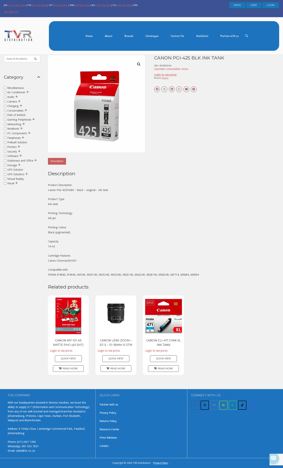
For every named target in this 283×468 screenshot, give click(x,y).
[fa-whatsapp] (233, 405)
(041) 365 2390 (124, 5)
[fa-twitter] (205, 405)
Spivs (237, 5)
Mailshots (202, 36)
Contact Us (177, 36)
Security (12, 151)
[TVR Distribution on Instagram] (251, 405)
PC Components (17, 133)
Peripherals (14, 137)
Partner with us (229, 36)
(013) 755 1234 (103, 5)
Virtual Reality (15, 178)
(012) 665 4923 (39, 5)
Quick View (68, 358)
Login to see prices (165, 74)
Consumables (173, 68)
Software (12, 156)
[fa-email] (214, 405)
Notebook (13, 128)
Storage (12, 165)
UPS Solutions (15, 174)
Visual (10, 183)
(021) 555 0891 (60, 5)
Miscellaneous (15, 87)
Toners (185, 68)
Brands (129, 36)
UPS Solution (15, 169)
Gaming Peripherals (19, 119)
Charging (13, 106)
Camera (12, 101)
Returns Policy (108, 421)
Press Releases (108, 437)
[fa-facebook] (195, 405)
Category (13, 77)
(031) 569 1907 (82, 5)
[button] (138, 64)
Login (270, 5)
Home (89, 36)
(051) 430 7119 (11, 12)
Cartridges (159, 68)
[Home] (18, 35)
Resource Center (109, 429)
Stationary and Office (20, 160)
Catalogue (151, 36)
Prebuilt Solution (17, 142)
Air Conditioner (16, 92)
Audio (10, 96)
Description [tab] (57, 161)
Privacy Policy (108, 412)
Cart (253, 5)
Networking (14, 124)
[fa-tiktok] (242, 405)
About (108, 36)
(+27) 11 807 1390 (16, 5)
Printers (12, 146)
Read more (70, 368)
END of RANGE (16, 115)
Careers (104, 445)
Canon (165, 78)
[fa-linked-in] (223, 405)
